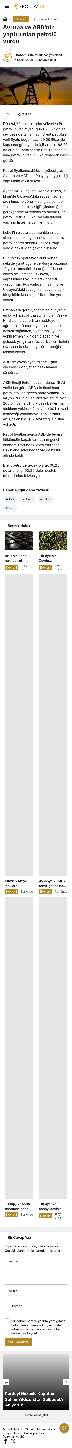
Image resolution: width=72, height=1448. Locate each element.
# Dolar (27, 499)
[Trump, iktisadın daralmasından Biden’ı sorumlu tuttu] (19, 1058)
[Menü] (7, 6)
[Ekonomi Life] (31, 6)
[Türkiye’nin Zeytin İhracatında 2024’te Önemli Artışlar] (53, 551)
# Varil (9, 508)
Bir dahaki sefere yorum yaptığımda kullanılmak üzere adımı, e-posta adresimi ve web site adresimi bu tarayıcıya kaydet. (38, 1327)
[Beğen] (7, 114)
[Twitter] (13, 1441)
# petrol (45, 499)
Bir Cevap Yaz (19, 1237)
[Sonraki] (66, 1382)
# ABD (10, 499)
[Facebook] (5, 1441)
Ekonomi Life (24, 55)
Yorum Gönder (18, 1342)
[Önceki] (6, 1382)
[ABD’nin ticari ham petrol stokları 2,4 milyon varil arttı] (19, 551)
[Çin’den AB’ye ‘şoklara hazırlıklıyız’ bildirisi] (19, 734)
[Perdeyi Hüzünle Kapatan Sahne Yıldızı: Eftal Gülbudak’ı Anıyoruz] (36, 1382)
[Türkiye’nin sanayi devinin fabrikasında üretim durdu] (53, 1058)
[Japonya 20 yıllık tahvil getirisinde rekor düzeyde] (53, 734)
